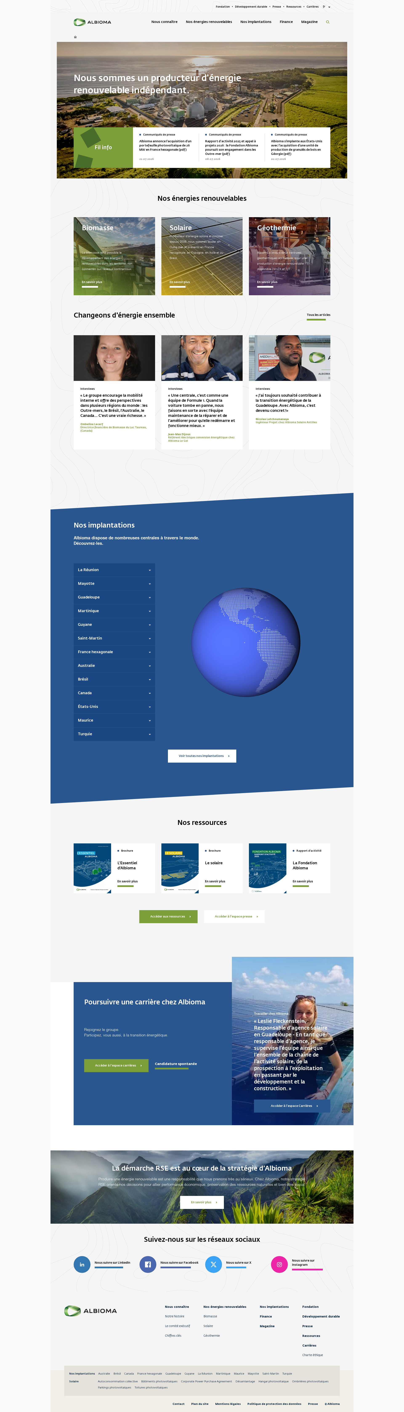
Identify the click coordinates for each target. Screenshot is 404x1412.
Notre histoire (174, 1316)
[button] (114, 570)
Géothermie (211, 1335)
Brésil (117, 1373)
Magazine (267, 1326)
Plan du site (200, 1404)
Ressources (311, 1335)
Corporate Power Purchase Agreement (206, 1381)
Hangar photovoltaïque (273, 1381)
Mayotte (253, 1373)
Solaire (208, 1326)
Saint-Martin (270, 1373)
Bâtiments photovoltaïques (159, 1381)
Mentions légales (228, 1404)
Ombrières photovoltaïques (310, 1381)
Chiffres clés (173, 1335)
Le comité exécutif (177, 1326)
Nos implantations (274, 1306)
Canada (129, 1373)
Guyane (189, 1373)
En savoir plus (92, 282)
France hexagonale (149, 1373)
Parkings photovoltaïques (114, 1387)
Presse (307, 1326)
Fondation (310, 1306)
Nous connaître (177, 1306)
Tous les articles (318, 315)
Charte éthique (312, 1355)
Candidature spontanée (176, 1064)
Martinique (223, 1373)
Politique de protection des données (274, 1404)
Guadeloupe (173, 1373)
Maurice (239, 1373)
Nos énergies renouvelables (224, 1306)
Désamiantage (245, 1381)
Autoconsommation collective (118, 1381)
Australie (104, 1373)
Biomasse (210, 1316)
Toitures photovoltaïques (151, 1387)
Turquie (287, 1373)
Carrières (309, 1345)
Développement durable (321, 1316)
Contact (179, 1404)
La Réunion (205, 1373)
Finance (266, 1316)
